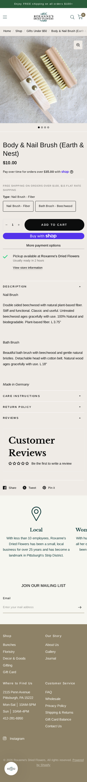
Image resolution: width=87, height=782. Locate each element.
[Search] (72, 17)
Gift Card (9, 672)
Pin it (51, 487)
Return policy (17, 407)
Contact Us (53, 726)
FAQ (48, 692)
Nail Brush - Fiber (18, 206)
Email (6, 598)
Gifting (7, 665)
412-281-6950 (13, 718)
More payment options (43, 245)
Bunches (9, 645)
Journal (50, 658)
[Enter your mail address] (79, 607)
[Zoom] (78, 44)
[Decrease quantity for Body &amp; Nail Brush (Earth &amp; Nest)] (6, 224)
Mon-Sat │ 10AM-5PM (19, 704)
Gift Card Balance (58, 719)
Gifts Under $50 (37, 31)
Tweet (32, 487)
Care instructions (21, 396)
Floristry (9, 651)
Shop (18, 31)
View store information (27, 267)
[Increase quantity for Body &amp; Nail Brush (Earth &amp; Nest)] (18, 224)
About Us (52, 645)
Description (15, 286)
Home (7, 31)
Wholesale (52, 699)
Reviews (11, 417)
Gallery (50, 651)
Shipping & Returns (59, 712)
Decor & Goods (14, 658)
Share (12, 487)
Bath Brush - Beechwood (55, 206)
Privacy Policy (55, 706)
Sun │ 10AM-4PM (16, 711)
